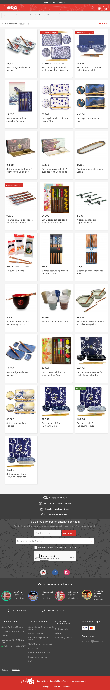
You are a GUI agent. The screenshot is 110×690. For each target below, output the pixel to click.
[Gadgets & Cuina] (12, 9)
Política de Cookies (62, 687)
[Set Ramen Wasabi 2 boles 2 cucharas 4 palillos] (91, 308)
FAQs (30, 661)
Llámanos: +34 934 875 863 (12, 641)
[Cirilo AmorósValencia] (60, 596)
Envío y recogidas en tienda (38, 638)
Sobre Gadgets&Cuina (12, 627)
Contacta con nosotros (12, 631)
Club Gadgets (61, 629)
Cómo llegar (19, 598)
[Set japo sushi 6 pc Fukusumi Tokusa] (91, 409)
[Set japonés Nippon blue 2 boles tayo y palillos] (91, 53)
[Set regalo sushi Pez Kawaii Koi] (91, 104)
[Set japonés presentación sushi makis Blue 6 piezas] (56, 53)
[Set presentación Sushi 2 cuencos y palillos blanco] (56, 155)
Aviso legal (33, 648)
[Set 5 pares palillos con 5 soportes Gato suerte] (56, 206)
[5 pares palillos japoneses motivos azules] (56, 257)
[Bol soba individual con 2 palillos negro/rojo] (21, 308)
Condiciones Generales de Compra (41, 628)
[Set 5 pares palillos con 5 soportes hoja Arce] (56, 358)
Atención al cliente (38, 621)
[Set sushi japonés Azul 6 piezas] (21, 358)
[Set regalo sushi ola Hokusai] (21, 409)
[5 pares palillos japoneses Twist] (91, 257)
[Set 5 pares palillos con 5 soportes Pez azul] (21, 104)
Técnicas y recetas (64, 637)
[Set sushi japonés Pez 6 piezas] (21, 53)
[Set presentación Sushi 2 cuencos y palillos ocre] (21, 155)
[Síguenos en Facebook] (55, 572)
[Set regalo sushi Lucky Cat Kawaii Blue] (56, 104)
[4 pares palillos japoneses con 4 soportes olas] (21, 206)
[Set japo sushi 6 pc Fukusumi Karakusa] (21, 460)
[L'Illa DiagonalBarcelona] (33, 596)
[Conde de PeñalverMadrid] (87, 595)
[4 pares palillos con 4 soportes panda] (91, 206)
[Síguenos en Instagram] (67, 572)
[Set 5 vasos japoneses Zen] (56, 308)
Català (4, 670)
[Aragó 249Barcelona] (6, 596)
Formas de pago (36, 633)
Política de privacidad (66, 547)
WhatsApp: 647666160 (15, 646)
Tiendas (5, 635)
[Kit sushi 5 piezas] (21, 257)
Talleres (58, 633)
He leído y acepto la (57, 547)
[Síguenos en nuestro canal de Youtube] (43, 572)
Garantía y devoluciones (40, 644)
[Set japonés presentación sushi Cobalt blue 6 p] (91, 358)
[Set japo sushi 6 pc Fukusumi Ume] (56, 409)
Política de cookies (37, 657)
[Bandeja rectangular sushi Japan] (91, 155)
